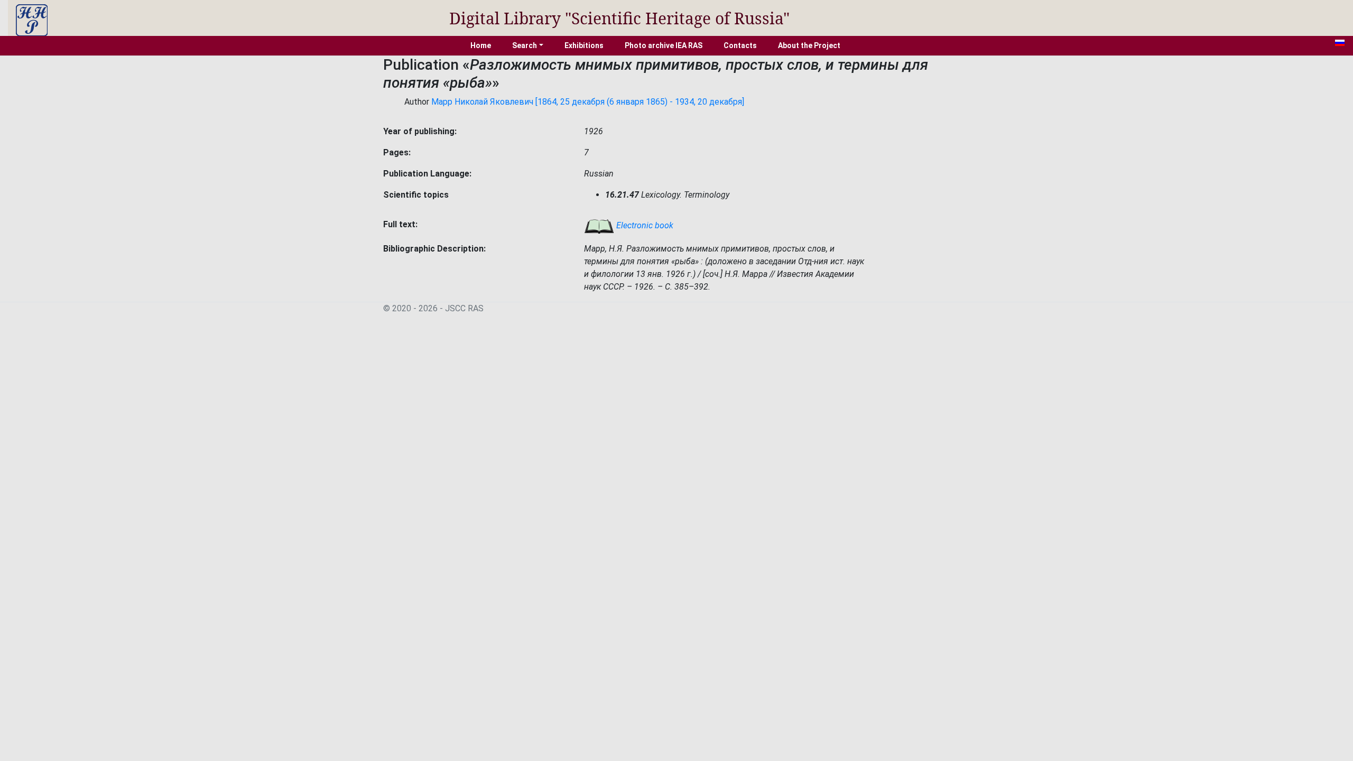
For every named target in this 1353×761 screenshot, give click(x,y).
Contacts (740, 45)
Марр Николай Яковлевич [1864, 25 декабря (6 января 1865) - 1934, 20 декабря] (587, 102)
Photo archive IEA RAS (663, 45)
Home (480, 45)
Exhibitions (584, 45)
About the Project (809, 45)
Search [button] (524, 45)
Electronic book (643, 225)
